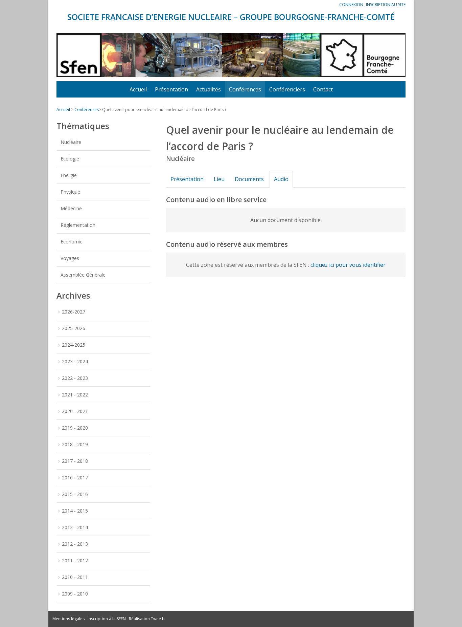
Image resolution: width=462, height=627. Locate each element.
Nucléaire (71, 142)
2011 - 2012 (75, 560)
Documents (249, 179)
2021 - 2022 (75, 394)
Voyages (70, 258)
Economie (72, 241)
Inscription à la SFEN (107, 619)
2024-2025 (73, 345)
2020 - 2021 (75, 411)
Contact (323, 89)
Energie (69, 175)
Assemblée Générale (83, 275)
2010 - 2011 (75, 577)
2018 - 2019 (75, 444)
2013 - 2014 (75, 527)
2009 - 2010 (75, 593)
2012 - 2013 (75, 544)
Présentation (171, 89)
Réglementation (78, 225)
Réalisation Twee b (147, 619)
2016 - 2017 (75, 477)
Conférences (245, 89)
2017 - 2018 (75, 461)
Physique (70, 192)
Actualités (208, 89)
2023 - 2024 (75, 361)
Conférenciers (287, 89)
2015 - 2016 (75, 494)
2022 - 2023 (75, 378)
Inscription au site (386, 4)
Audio (281, 179)
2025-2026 (73, 328)
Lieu (219, 179)
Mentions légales (68, 619)
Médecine (71, 208)
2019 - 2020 (75, 428)
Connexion (351, 4)
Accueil (138, 89)
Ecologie (70, 158)
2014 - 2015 (75, 510)
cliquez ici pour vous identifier (348, 264)
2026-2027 (73, 311)
